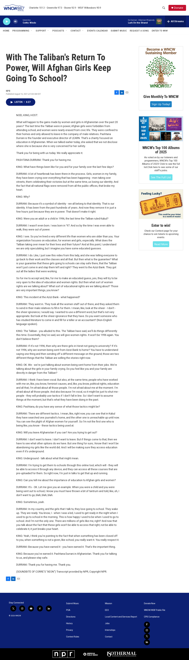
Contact (76, 31)
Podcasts (58, 31)
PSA (68, 610)
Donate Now (149, 603)
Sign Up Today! (161, 104)
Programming (20, 31)
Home (6, 31)
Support (41, 31)
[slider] (20, 21)
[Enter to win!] (161, 204)
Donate (178, 7)
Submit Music (119, 31)
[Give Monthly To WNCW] (161, 68)
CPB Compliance (151, 617)
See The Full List (161, 177)
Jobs (107, 623)
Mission (108, 603)
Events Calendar (97, 31)
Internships (110, 630)
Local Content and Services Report (121, 617)
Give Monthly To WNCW (161, 96)
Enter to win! (160, 225)
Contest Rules (72, 637)
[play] (6, 21)
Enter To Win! (160, 31)
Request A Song (139, 31)
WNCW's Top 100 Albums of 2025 (161, 150)
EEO (107, 610)
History (69, 623)
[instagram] (147, 630)
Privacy (69, 630)
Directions (70, 617)
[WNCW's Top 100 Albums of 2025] (161, 128)
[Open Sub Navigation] (31, 31)
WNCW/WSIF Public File (154, 610)
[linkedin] (147, 642)
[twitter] (147, 636)
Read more (161, 244)
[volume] (15, 21)
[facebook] (147, 625)
